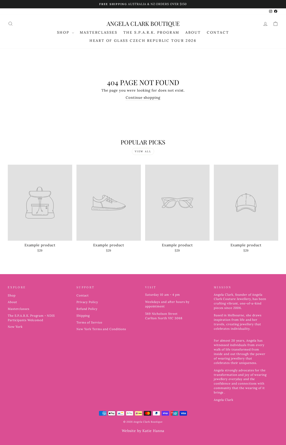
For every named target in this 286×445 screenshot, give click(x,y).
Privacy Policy (87, 302)
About (12, 302)
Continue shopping (143, 97)
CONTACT (218, 32)
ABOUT (193, 32)
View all (143, 151)
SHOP (64, 32)
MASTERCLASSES (99, 32)
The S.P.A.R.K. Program (151, 32)
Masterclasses (18, 309)
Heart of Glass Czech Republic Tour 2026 (142, 40)
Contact (82, 295)
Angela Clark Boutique (143, 23)
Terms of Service (89, 322)
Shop (12, 295)
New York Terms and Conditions (101, 329)
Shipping (83, 315)
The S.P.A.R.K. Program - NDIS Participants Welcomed (31, 318)
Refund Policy (86, 309)
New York (15, 327)
